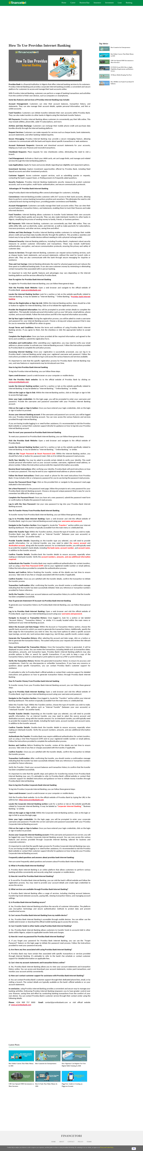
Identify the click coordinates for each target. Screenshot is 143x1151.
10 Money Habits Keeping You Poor (121, 75)
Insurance (97, 3)
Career (72, 3)
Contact (71, 1141)
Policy (80, 1141)
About (61, 1141)
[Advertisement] (71, 23)
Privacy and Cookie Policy (106, 1147)
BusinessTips (85, 3)
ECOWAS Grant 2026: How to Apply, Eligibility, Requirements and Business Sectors (122, 69)
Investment (109, 3)
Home (64, 3)
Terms (89, 1141)
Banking (129, 3)
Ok (134, 1148)
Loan (120, 3)
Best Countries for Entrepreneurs (45, 1063)
